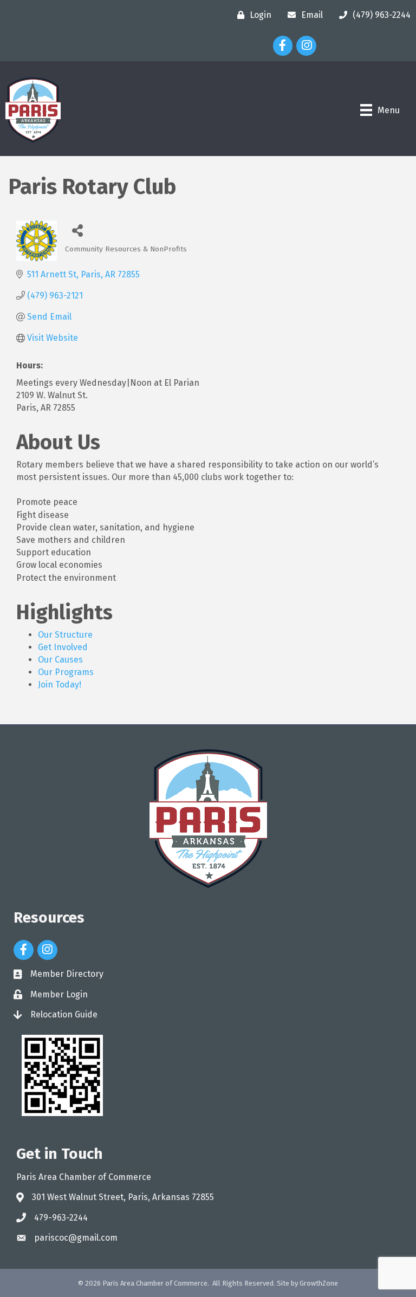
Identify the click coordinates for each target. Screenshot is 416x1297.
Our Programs (66, 672)
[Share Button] (77, 230)
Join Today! (59, 684)
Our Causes (60, 659)
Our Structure (65, 635)
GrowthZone (319, 1283)
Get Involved (63, 647)
